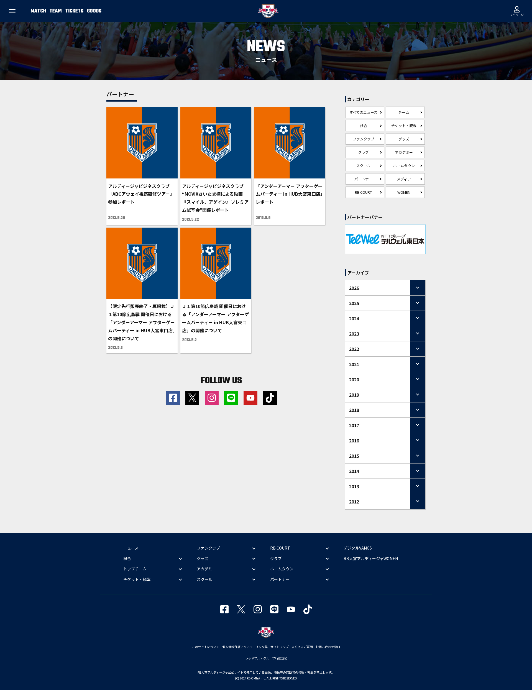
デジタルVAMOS (358, 548)
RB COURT (363, 192)
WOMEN (403, 192)
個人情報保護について (237, 646)
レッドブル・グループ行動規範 (266, 658)
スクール (363, 165)
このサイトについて (205, 646)
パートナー (363, 179)
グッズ (403, 139)
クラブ (363, 152)
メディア (404, 179)
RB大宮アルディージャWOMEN (371, 558)
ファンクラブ (363, 139)
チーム (403, 112)
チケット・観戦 (403, 125)
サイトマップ (279, 646)
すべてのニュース (363, 112)
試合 (363, 125)
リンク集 (261, 646)
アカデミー (404, 152)
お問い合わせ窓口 (328, 646)
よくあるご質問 (302, 646)
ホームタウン (404, 165)
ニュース (131, 548)
